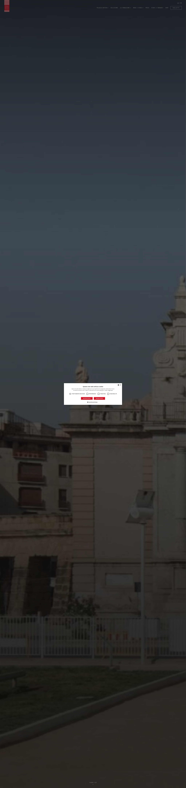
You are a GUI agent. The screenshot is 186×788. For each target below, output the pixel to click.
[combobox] (118, 385)
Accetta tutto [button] (86, 398)
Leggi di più (110, 390)
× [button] (120, 384)
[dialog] (93, 394)
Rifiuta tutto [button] (99, 398)
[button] (93, 402)
